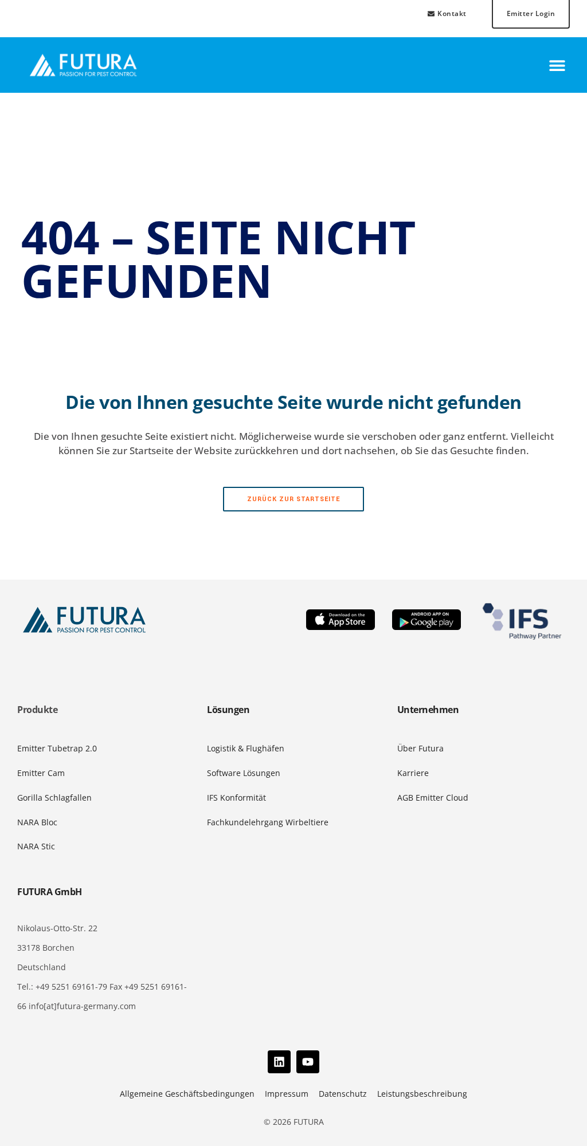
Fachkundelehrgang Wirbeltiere (267, 822)
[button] (557, 65)
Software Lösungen (243, 772)
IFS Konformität (236, 797)
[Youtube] (307, 1061)
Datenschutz (343, 1093)
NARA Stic (36, 846)
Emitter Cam (41, 772)
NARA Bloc (37, 822)
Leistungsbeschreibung (422, 1093)
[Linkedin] (279, 1061)
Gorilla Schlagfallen (54, 797)
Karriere (413, 772)
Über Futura (420, 748)
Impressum (286, 1093)
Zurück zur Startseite (293, 499)
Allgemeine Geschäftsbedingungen (187, 1093)
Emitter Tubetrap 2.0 (57, 748)
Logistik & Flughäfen (245, 748)
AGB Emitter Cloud (432, 797)
